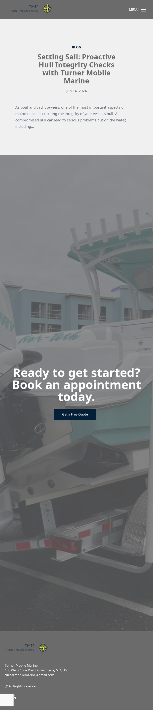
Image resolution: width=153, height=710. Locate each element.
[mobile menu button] (143, 9)
